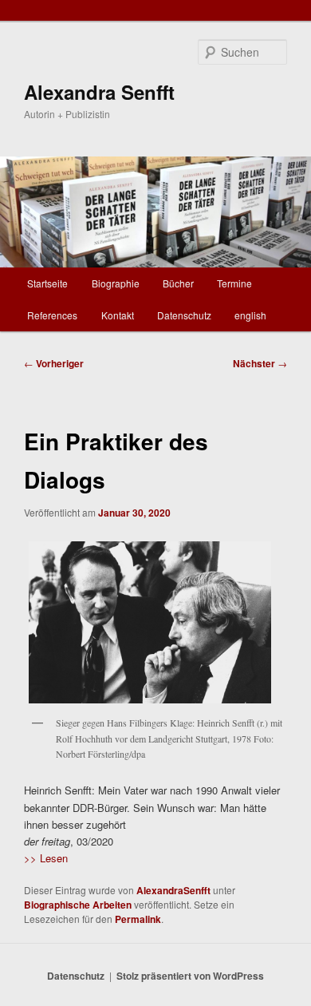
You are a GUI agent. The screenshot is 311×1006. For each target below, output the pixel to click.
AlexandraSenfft (173, 890)
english (250, 315)
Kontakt (117, 315)
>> (30, 857)
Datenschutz (184, 315)
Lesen (52, 857)
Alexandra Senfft (99, 91)
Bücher (178, 283)
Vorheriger (54, 363)
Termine (234, 283)
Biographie (116, 283)
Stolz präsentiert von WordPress (190, 975)
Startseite (47, 283)
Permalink (138, 919)
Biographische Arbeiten (78, 904)
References (52, 315)
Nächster (260, 363)
